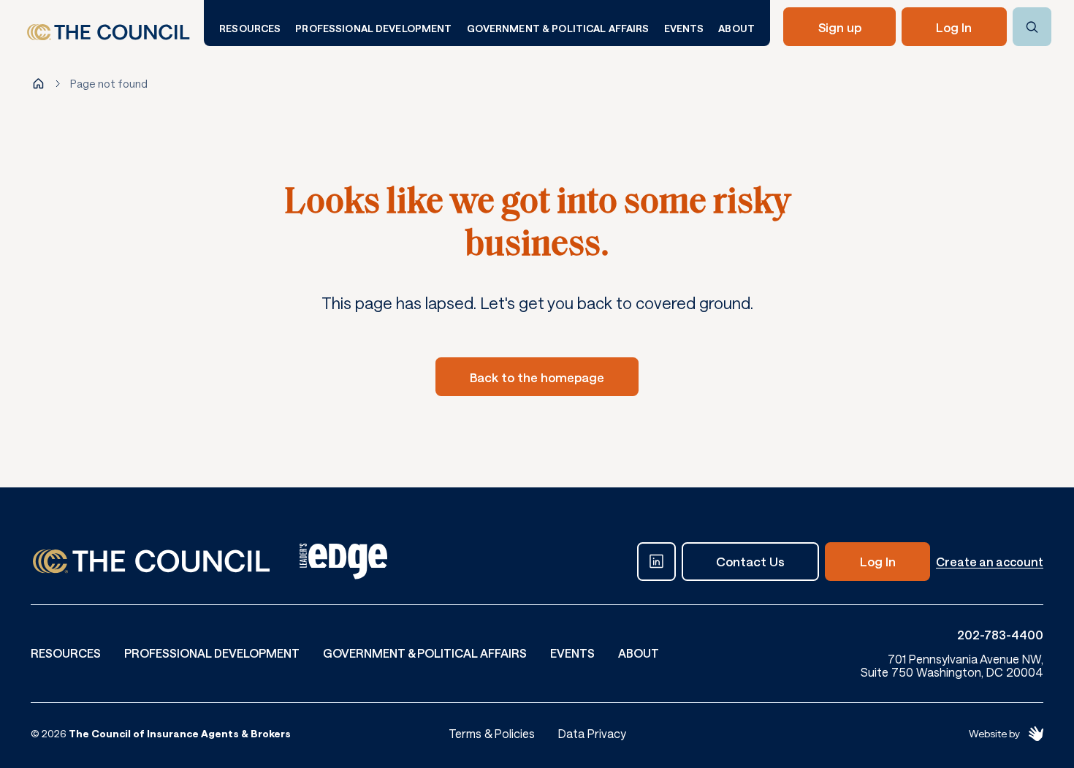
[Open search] (1032, 26)
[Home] (38, 84)
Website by (994, 733)
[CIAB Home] (108, 32)
